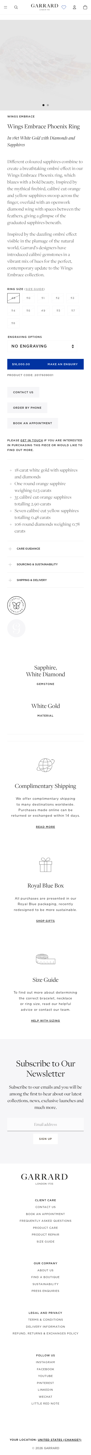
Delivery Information (45, 1326)
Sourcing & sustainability (37, 564)
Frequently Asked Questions (46, 1220)
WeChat (45, 1396)
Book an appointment (32, 423)
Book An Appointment (45, 1214)
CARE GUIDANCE (28, 548)
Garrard (51, 1448)
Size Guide (46, 1241)
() (34, 289)
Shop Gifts (45, 920)
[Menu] (5, 7)
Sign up (45, 1139)
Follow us (45, 1355)
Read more (45, 826)
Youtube (45, 1376)
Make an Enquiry (63, 364)
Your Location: (46, 1439)
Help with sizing (45, 1020)
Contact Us (45, 1207)
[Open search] (16, 7)
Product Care (45, 1227)
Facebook (45, 1369)
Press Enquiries (45, 1291)
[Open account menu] (74, 7)
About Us (45, 1270)
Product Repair (45, 1234)
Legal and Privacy (45, 1313)
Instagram (45, 1362)
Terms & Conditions (45, 1319)
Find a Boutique (45, 1277)
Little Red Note (45, 1403)
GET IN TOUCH (31, 440)
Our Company (46, 1263)
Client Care (45, 1200)
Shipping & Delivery (32, 580)
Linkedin (45, 1389)
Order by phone (27, 407)
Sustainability (46, 1284)
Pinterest (45, 1383)
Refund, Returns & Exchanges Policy (46, 1333)
